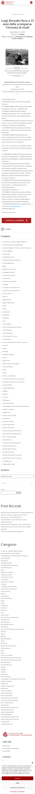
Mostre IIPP (6, 360)
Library (4, 348)
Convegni (5, 284)
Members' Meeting (8, 354)
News (4, 370)
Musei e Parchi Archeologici (10, 363)
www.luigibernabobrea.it (14, 206)
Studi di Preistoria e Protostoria (12, 455)
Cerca (2, 489)
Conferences (6, 278)
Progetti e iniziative (8, 409)
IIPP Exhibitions (7, 330)
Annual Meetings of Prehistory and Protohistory (16, 248)
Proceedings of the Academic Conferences (15, 406)
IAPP (4, 321)
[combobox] (17, 476)
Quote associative (8, 421)
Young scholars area (8, 464)
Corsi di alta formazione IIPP (11, 290)
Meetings (5, 351)
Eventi (14, 38)
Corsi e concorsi (7, 293)
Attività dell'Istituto (8, 263)
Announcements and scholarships (12, 245)
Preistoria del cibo (7, 403)
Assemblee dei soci (8, 257)
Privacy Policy (13, 791)
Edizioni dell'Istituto (8, 303)
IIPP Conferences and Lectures (12, 327)
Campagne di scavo (8, 272)
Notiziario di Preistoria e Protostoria (13, 379)
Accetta (17, 778)
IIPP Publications (7, 333)
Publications (6, 418)
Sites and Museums (8, 452)
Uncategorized (7, 461)
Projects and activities (9, 415)
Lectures (5, 345)
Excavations (6, 312)
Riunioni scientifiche (8, 424)
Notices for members (8, 376)
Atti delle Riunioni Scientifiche (11, 260)
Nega (17, 783)
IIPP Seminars (6, 339)
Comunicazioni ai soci (9, 275)
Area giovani (6, 254)
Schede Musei (6, 440)
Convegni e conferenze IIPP (11, 287)
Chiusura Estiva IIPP (6, 522)
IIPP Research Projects (9, 336)
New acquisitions (7, 366)
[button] (32, 762)
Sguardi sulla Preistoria (9, 446)
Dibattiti (4, 296)
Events (4, 309)
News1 (20, 38)
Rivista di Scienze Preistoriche (11, 430)
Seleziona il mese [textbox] (6, 476)
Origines (5, 391)
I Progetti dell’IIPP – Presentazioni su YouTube (14, 519)
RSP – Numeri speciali (9, 437)
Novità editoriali (7, 385)
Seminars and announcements (11, 443)
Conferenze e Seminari (24, 37)
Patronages (6, 400)
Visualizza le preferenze (17, 787)
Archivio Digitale (7, 251)
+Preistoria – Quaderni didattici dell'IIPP (14, 242)
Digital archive (6, 299)
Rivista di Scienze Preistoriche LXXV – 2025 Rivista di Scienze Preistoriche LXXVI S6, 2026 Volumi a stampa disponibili (16, 527)
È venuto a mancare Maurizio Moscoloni (12, 531)
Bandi (4, 266)
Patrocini (5, 397)
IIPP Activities (6, 324)
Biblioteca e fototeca (9, 269)
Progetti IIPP (6, 412)
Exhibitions (5, 315)
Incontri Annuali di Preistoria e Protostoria (15, 342)
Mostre (4, 357)
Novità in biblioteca (8, 388)
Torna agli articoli (18, 14)
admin (22, 34)
